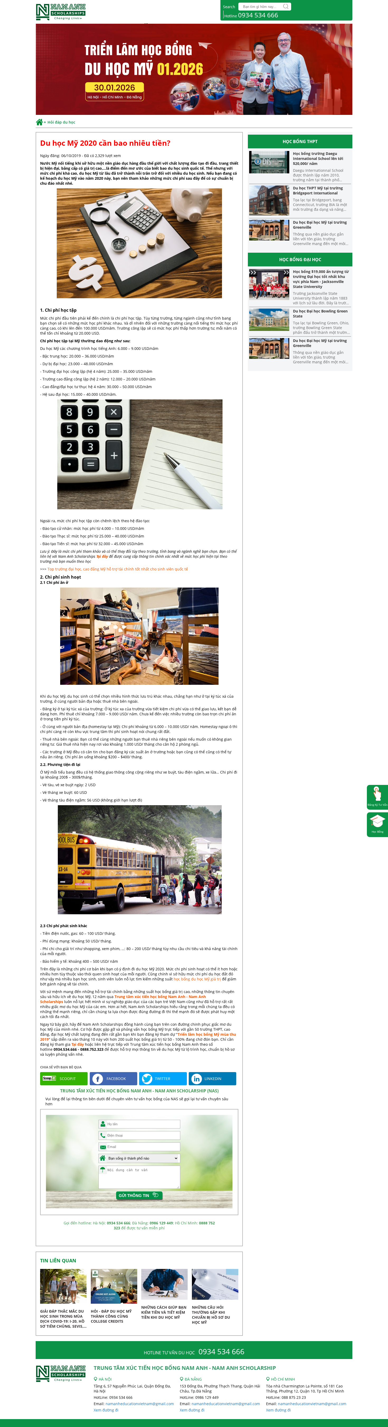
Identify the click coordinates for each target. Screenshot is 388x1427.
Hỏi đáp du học (61, 122)
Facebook (116, 1078)
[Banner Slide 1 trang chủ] (194, 70)
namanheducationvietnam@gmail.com (140, 1403)
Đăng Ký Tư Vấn (377, 805)
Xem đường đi (106, 1410)
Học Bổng (377, 831)
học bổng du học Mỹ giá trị (198, 978)
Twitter (162, 1078)
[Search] (286, 7)
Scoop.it (67, 1078)
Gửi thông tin (134, 1195)
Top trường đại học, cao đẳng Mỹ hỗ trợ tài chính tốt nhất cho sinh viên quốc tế (117, 568)
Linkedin (213, 1078)
